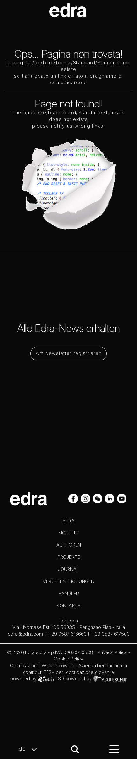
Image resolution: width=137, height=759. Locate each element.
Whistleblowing (58, 665)
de (23, 749)
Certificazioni (24, 665)
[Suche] (75, 749)
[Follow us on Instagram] (86, 498)
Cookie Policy (68, 658)
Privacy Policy (112, 652)
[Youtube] (121, 498)
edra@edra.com (25, 633)
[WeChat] (98, 498)
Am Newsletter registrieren (69, 353)
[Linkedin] (110, 498)
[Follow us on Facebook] (74, 498)
